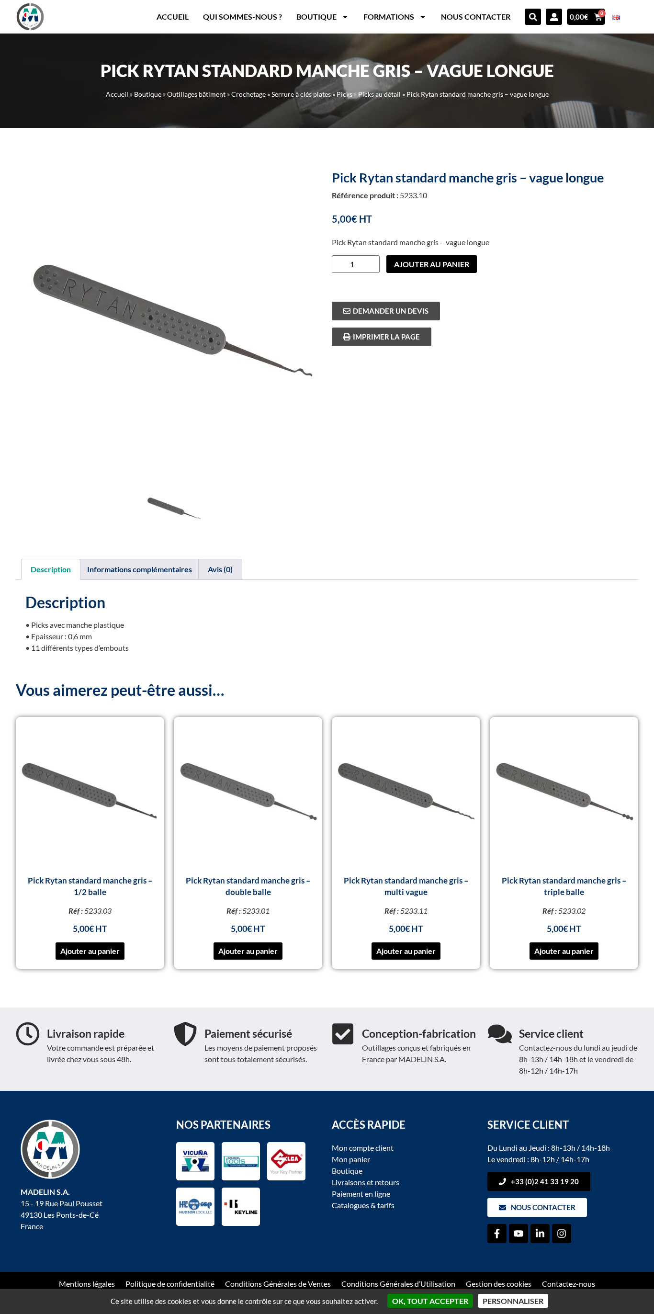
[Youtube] (518, 1233)
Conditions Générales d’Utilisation (398, 1283)
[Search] (533, 17)
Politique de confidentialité (169, 1283)
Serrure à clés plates (301, 94)
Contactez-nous (568, 1283)
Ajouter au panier (431, 264)
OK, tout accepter (430, 1300)
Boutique (316, 16)
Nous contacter (475, 16)
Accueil (173, 16)
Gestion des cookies (498, 1283)
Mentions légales (87, 1283)
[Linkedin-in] (540, 1233)
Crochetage (248, 94)
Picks (344, 94)
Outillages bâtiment (196, 94)
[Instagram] (561, 1233)
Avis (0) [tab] (220, 569)
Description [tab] (51, 569)
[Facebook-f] (497, 1233)
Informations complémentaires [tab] (139, 569)
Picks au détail (379, 94)
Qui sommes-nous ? (242, 16)
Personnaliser (513, 1300)
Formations (388, 16)
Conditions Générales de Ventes (278, 1283)
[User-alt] (554, 17)
